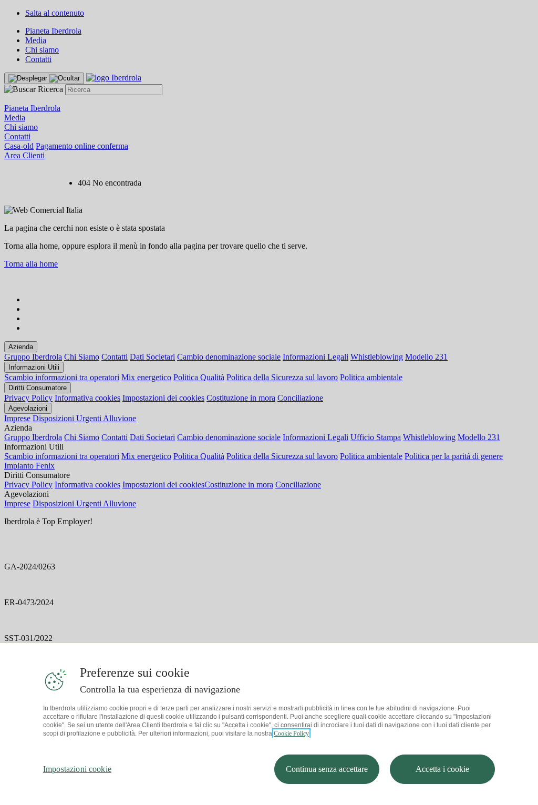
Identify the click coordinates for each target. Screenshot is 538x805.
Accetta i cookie (442, 769)
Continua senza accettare (327, 769)
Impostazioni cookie (77, 769)
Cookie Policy (291, 733)
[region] (269, 724)
